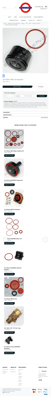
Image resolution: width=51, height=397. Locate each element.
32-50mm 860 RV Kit (10, 299)
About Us (39, 20)
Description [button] (6, 112)
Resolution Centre (5, 372)
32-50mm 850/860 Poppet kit (13, 180)
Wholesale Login (39, 6)
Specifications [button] (7, 115)
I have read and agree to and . (43, 375)
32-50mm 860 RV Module (12, 209)
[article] (14, 143)
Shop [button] (9, 17)
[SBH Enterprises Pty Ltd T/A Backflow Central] (25, 7)
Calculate (41, 96)
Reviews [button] (5, 117)
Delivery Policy (20, 377)
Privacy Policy (20, 373)
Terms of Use (21, 370)
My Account (43, 8)
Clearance (23, 20)
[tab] (25, 112)
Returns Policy (20, 381)
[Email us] (39, 380)
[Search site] (16, 7)
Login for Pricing (17, 86)
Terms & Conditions (41, 376)
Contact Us (32, 20)
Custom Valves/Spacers (25, 17)
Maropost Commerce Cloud (9, 391)
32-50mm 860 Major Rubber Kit (14, 151)
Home (15, 17)
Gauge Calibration (38, 17)
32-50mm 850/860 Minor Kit (13, 239)
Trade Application (13, 20)
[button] (41, 87)
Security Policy (20, 384)
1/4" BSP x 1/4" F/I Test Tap (12, 328)
